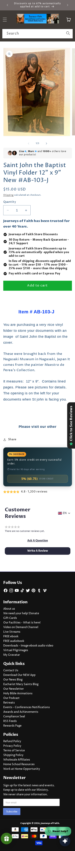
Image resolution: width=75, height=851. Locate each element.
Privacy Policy (12, 746)
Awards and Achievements (20, 712)
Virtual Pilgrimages (15, 650)
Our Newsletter (13, 689)
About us (9, 609)
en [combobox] (65, 513)
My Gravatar (11, 655)
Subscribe (11, 811)
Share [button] (12, 439)
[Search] (68, 33)
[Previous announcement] (7, 5)
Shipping (8, 195)
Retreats (9, 702)
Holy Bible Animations (17, 693)
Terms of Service (14, 750)
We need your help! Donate (21, 613)
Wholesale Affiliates (16, 759)
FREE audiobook (13, 641)
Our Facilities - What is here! (22, 622)
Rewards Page (12, 725)
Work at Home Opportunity (21, 769)
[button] (37, 540)
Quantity (9, 202)
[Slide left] (28, 143)
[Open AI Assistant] (65, 841)
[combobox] (37, 34)
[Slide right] (46, 143)
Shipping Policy (13, 755)
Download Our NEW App (19, 675)
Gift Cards (10, 618)
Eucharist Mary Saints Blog (20, 684)
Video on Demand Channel (20, 627)
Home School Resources (19, 764)
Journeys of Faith (50, 823)
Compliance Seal (14, 716)
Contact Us (10, 670)
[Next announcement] (67, 5)
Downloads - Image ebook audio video (28, 645)
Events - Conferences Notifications (26, 707)
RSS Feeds (10, 721)
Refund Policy (12, 741)
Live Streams (11, 632)
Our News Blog (12, 679)
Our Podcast (11, 698)
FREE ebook (10, 636)
